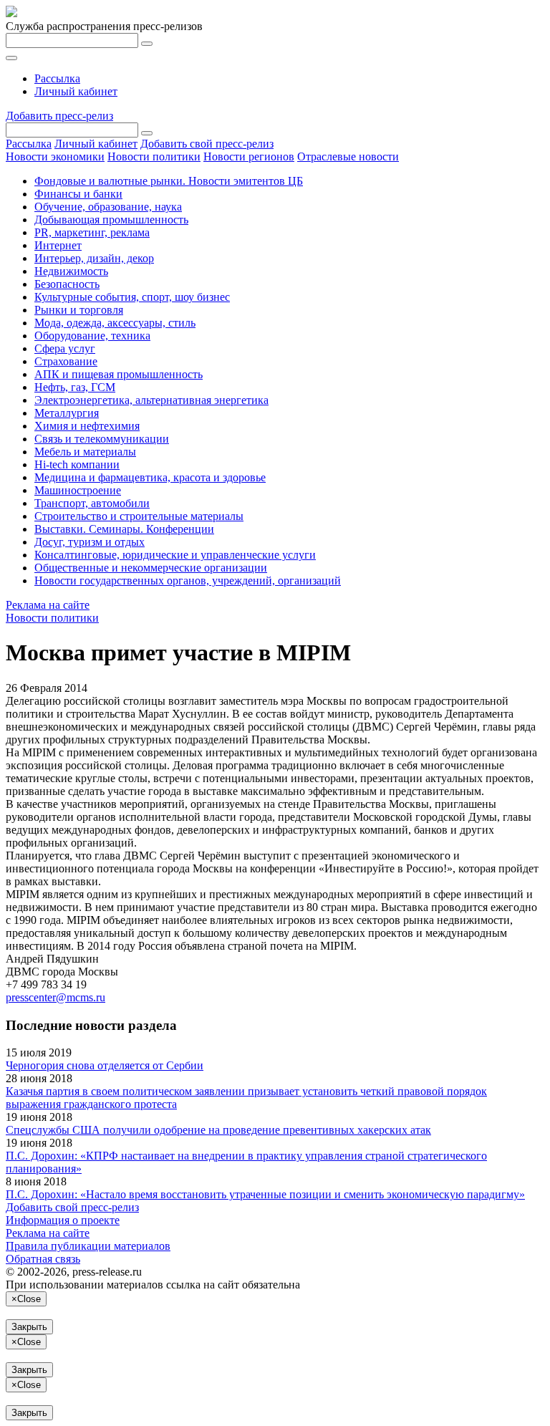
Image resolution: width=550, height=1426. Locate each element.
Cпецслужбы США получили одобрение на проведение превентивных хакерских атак (218, 1130)
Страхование (65, 361)
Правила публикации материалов (88, 1246)
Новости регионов (248, 156)
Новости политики (154, 156)
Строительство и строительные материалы (138, 516)
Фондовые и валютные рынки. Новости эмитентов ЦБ (168, 181)
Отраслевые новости (348, 156)
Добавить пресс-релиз (59, 116)
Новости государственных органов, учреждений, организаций (187, 580)
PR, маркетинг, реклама (92, 232)
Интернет (58, 245)
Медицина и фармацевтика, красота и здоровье (150, 477)
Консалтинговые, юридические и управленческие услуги (175, 555)
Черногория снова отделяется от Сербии (104, 1065)
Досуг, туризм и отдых (89, 542)
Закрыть (29, 1326)
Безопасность (67, 284)
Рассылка (57, 78)
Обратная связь (43, 1259)
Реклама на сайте (48, 605)
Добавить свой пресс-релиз (207, 144)
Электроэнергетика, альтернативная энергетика (151, 400)
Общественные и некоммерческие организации (150, 568)
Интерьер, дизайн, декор (94, 258)
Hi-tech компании (77, 464)
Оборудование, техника (92, 335)
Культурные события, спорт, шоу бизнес (132, 297)
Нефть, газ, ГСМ (74, 387)
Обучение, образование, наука (108, 207)
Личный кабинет (75, 91)
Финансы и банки (78, 194)
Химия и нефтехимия (87, 426)
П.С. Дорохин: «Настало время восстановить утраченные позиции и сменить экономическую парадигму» (265, 1194)
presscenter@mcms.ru (55, 997)
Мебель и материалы (85, 451)
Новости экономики (55, 156)
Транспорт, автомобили (92, 503)
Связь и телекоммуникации (101, 439)
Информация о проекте (63, 1220)
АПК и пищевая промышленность (118, 374)
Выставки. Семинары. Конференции (124, 529)
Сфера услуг (64, 348)
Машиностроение (77, 490)
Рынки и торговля (78, 310)
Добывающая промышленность (111, 219)
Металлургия (66, 413)
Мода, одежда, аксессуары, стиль (115, 323)
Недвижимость (71, 271)
